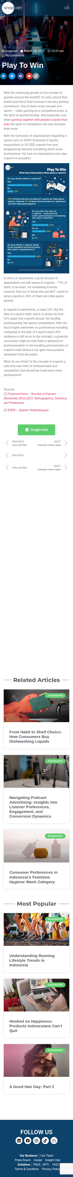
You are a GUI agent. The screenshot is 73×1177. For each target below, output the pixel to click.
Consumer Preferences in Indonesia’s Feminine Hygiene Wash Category (33, 877)
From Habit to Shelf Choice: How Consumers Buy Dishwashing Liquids (35, 736)
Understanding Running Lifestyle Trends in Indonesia (32, 960)
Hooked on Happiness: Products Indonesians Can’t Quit (35, 1026)
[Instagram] (36, 1140)
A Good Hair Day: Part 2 (31, 1086)
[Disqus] (36, 520)
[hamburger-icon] (67, 8)
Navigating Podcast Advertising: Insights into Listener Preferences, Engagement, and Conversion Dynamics (33, 807)
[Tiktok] (45, 1140)
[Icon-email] (54, 1140)
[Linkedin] (19, 1140)
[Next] (51, 455)
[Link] (36, 76)
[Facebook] (27, 1140)
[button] (3, 76)
